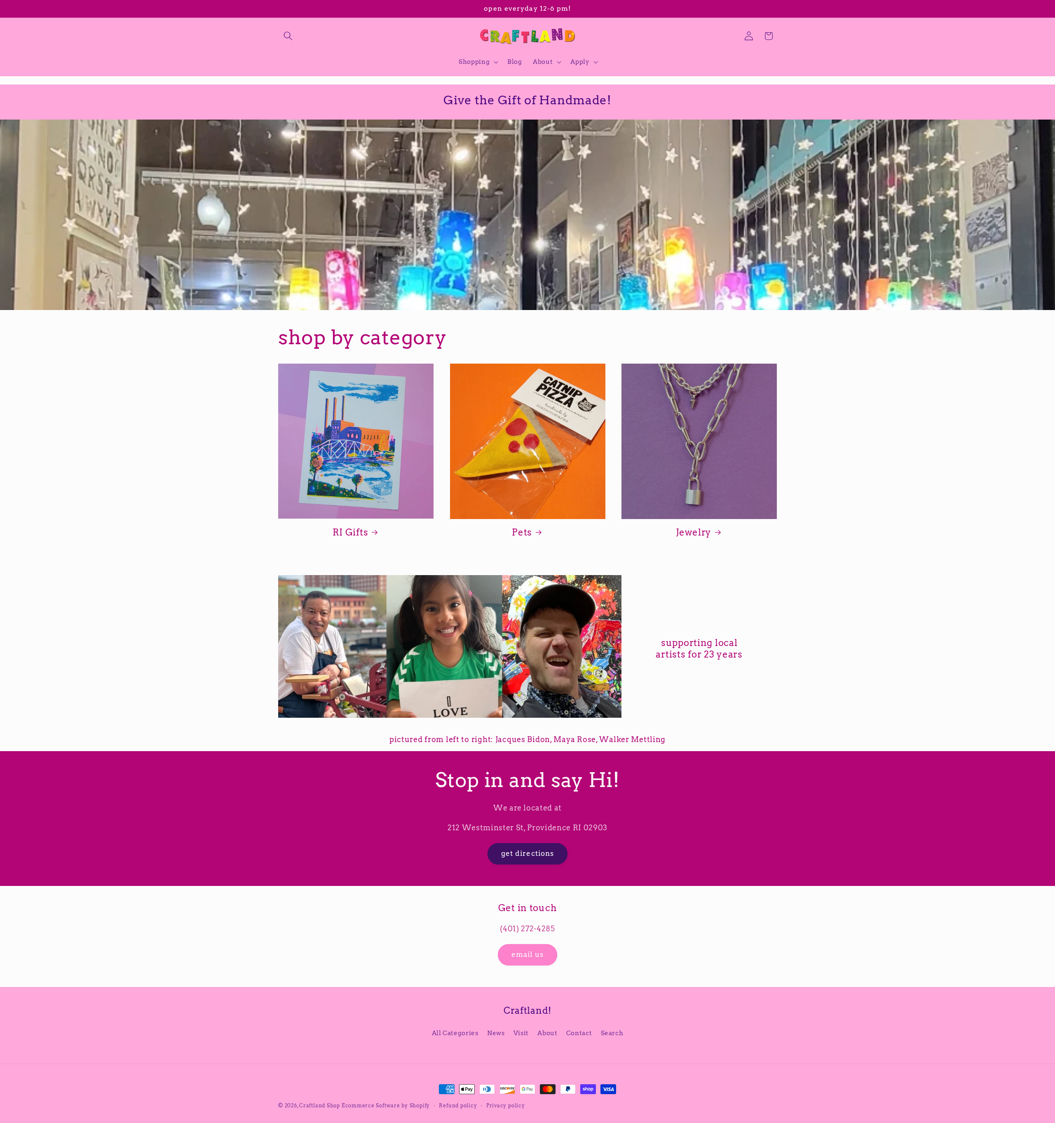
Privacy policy (505, 1105)
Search (612, 1033)
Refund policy (458, 1105)
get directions (527, 853)
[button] (288, 36)
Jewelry (693, 531)
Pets (522, 531)
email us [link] (527, 954)
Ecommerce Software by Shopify (386, 1105)
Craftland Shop (319, 1105)
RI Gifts (350, 531)
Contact (579, 1033)
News (496, 1033)
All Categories (455, 1033)
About (547, 1033)
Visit (521, 1033)
